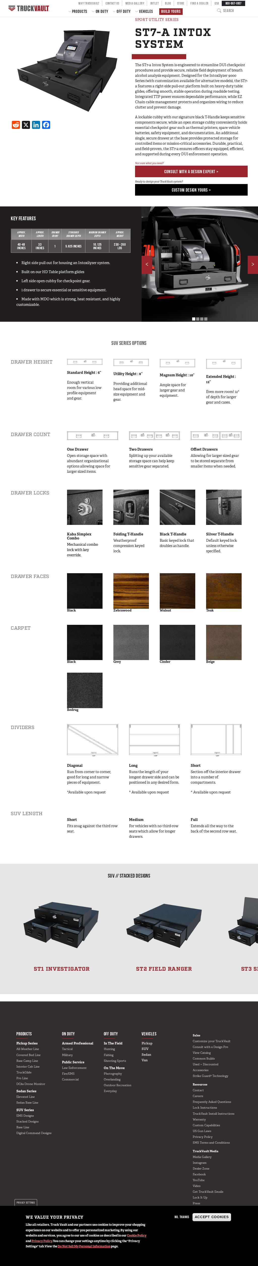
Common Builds (204, 1059)
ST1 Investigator (61, 969)
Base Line (22, 1127)
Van (145, 1060)
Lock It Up (200, 1198)
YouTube (199, 1180)
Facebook (199, 1174)
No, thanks (182, 1217)
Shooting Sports (115, 1061)
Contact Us (112, 3)
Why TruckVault (89, 3)
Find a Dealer (199, 3)
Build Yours (170, 11)
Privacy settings (26, 1202)
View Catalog (202, 1053)
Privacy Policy (41, 1241)
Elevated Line (25, 1097)
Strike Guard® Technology (210, 1076)
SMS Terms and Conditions (211, 1143)
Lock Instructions (205, 1108)
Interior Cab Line (28, 1067)
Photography (113, 1074)
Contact (198, 1090)
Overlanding (112, 1079)
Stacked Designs (27, 1121)
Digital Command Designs (33, 1133)
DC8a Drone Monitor (30, 1084)
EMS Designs (25, 1116)
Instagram (200, 1163)
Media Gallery (134, 3)
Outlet (154, 3)
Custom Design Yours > (191, 190)
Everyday (110, 1091)
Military (67, 1055)
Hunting (109, 1049)
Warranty (199, 1119)
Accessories (200, 1070)
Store (180, 3)
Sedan (146, 1055)
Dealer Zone (201, 1169)
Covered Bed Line (28, 1055)
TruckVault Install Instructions (213, 1114)
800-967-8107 (233, 3)
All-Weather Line (27, 1049)
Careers (198, 1096)
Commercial (70, 1079)
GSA (217, 3)
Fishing (108, 1055)
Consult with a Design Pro (210, 1047)
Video (197, 1186)
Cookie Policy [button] (136, 1236)
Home (29, 8)
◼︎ (194, 318)
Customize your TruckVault (212, 1041)
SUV (145, 1049)
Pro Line (22, 1078)
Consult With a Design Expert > (191, 171)
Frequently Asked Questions (212, 1102)
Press (196, 1203)
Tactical (67, 1049)
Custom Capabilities (206, 1125)
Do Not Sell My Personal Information (84, 1246)
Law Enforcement (74, 1068)
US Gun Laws (202, 1131)
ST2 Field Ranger (164, 969)
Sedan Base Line (27, 1103)
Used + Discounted (205, 1064)
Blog (168, 3)
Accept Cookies (212, 1217)
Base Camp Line (27, 1061)
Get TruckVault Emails (208, 1192)
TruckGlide (23, 1072)
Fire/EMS (68, 1074)
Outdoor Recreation (117, 1085)
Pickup (147, 1043)
